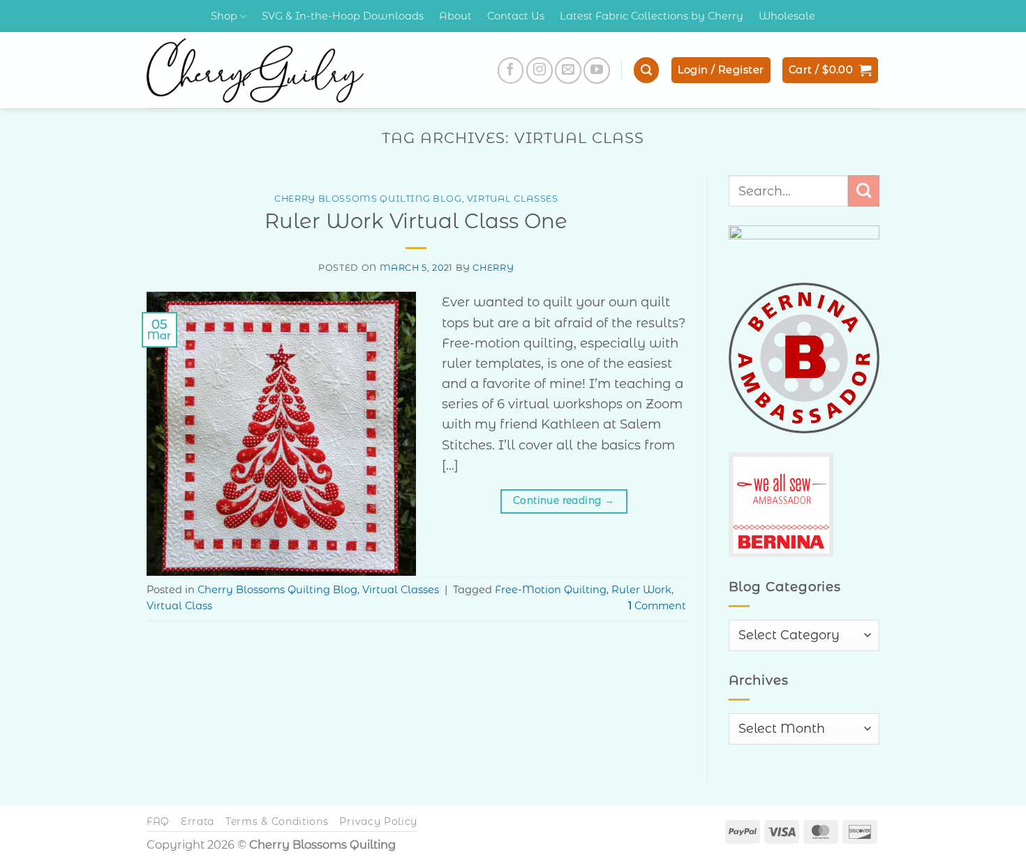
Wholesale (787, 16)
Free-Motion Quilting (551, 589)
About (455, 16)
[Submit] (863, 190)
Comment (657, 605)
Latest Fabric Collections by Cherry (651, 16)
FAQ (158, 821)
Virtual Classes (512, 198)
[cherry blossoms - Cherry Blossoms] (255, 70)
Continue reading (563, 500)
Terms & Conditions (277, 821)
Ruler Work (641, 589)
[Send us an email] (568, 70)
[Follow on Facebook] (511, 70)
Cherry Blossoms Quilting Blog (368, 198)
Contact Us (515, 16)
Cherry (493, 267)
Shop (224, 16)
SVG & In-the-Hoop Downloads (343, 16)
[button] (646, 70)
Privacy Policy (378, 821)
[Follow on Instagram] (539, 70)
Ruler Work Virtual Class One (416, 221)
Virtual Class (179, 605)
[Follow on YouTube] (596, 70)
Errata (197, 821)
